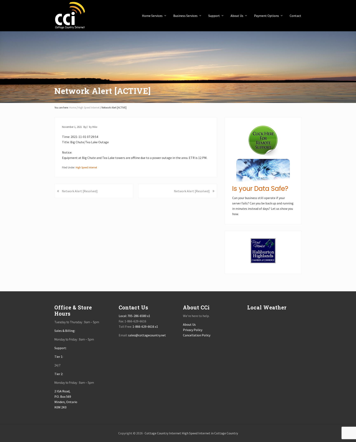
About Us (189, 324)
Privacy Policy (192, 330)
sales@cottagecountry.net (147, 335)
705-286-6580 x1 (139, 316)
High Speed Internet (86, 167)
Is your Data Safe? (260, 188)
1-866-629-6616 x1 (145, 326)
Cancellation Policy (196, 335)
